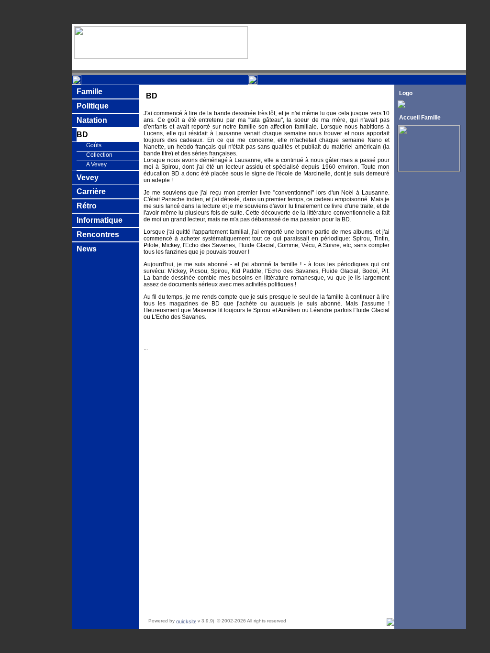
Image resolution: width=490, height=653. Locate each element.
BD (82, 135)
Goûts (93, 145)
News (87, 249)
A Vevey (96, 164)
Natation (92, 120)
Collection (99, 155)
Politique (93, 106)
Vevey (88, 178)
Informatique (99, 220)
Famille (89, 91)
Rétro (87, 206)
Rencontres (98, 234)
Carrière (91, 191)
